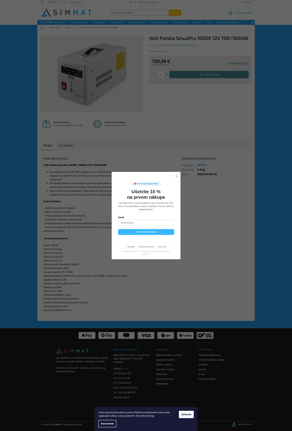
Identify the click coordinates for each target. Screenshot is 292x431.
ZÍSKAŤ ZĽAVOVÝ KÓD (146, 232)
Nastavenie (107, 423)
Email (121, 217)
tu (153, 416)
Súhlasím (186, 414)
